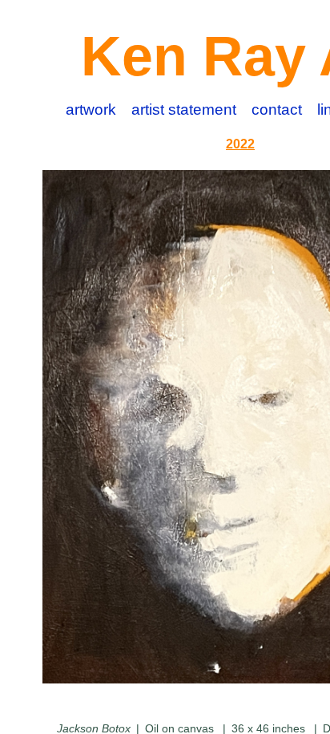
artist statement (183, 109)
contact (277, 109)
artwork (91, 109)
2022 (240, 144)
